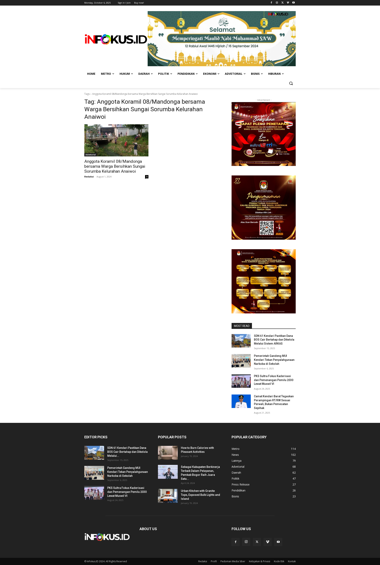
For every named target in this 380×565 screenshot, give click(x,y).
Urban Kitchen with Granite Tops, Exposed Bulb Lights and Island (200, 494)
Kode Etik (279, 561)
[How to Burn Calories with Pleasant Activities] (168, 453)
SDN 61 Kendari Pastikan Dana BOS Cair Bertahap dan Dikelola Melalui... (127, 451)
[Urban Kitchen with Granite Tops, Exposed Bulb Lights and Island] (168, 496)
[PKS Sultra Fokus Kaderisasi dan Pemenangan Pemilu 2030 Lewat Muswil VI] (241, 381)
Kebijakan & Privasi (259, 561)
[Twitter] (282, 3)
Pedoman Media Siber (232, 561)
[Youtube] (293, 3)
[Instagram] (277, 3)
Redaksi (89, 176)
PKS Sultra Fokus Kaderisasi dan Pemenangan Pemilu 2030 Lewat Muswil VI (273, 379)
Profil (214, 561)
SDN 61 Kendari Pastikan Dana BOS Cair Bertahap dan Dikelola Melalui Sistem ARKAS (274, 339)
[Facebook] (271, 3)
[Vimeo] (288, 3)
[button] (291, 83)
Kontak (292, 561)
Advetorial (91, 154)
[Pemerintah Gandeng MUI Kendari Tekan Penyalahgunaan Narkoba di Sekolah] (241, 361)
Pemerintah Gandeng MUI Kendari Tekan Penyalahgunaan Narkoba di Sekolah (274, 359)
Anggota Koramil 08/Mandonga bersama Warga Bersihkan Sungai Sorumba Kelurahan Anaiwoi (114, 166)
